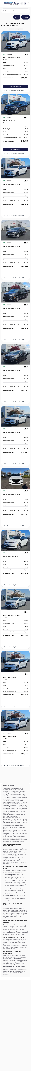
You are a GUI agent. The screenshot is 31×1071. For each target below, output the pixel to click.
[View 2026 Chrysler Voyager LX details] (15, 540)
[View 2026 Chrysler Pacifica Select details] (15, 41)
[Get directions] (28, 3)
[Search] (21, 3)
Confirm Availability (15, 86)
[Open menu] (2, 3)
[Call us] (25, 3)
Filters (26, 17)
